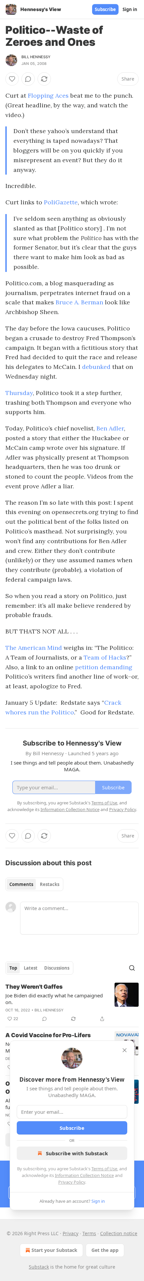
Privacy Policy (71, 1182)
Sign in (130, 9)
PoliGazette (61, 202)
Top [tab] (13, 968)
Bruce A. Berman (79, 302)
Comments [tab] (21, 884)
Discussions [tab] (56, 968)
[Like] (12, 79)
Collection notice (118, 1233)
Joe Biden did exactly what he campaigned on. (54, 998)
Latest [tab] (31, 968)
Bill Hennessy (36, 57)
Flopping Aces (48, 95)
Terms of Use (104, 1169)
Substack (39, 1267)
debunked (97, 367)
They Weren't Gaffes (34, 986)
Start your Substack (54, 1250)
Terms (89, 1233)
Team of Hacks (105, 657)
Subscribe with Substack (77, 1153)
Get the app (105, 1250)
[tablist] (34, 884)
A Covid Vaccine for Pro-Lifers (48, 1035)
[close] (124, 1050)
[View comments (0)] (28, 79)
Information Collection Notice (84, 1175)
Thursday (19, 393)
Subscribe (105, 9)
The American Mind (33, 648)
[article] (72, 1003)
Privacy (70, 1233)
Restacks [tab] (49, 884)
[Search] (132, 968)
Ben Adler (110, 428)
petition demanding (103, 667)
